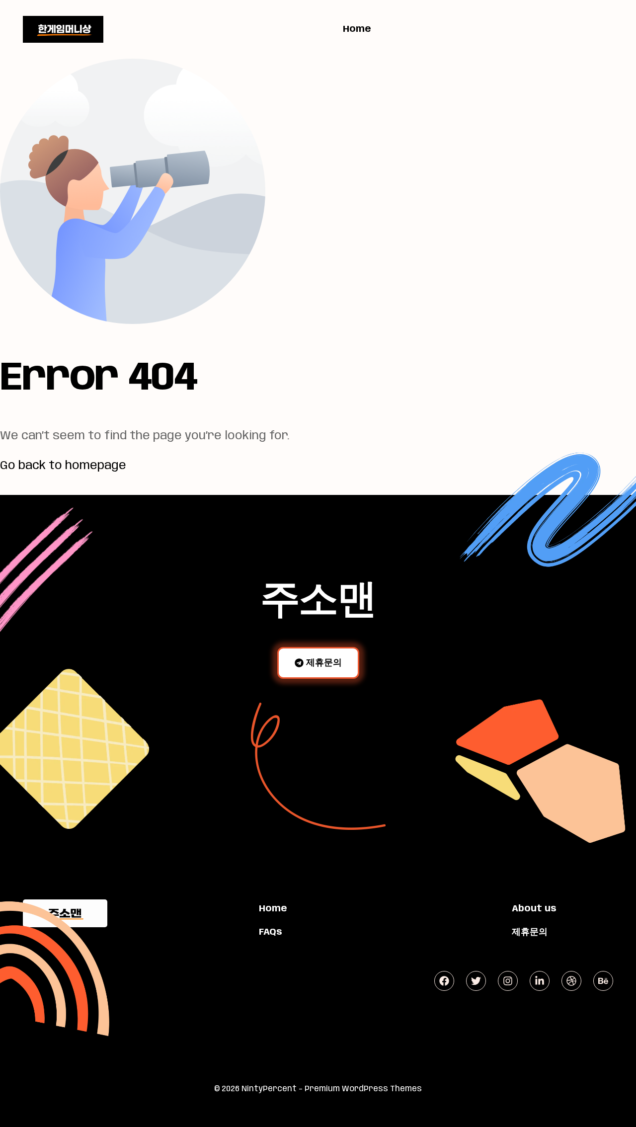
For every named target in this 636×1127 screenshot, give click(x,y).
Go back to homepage (63, 466)
